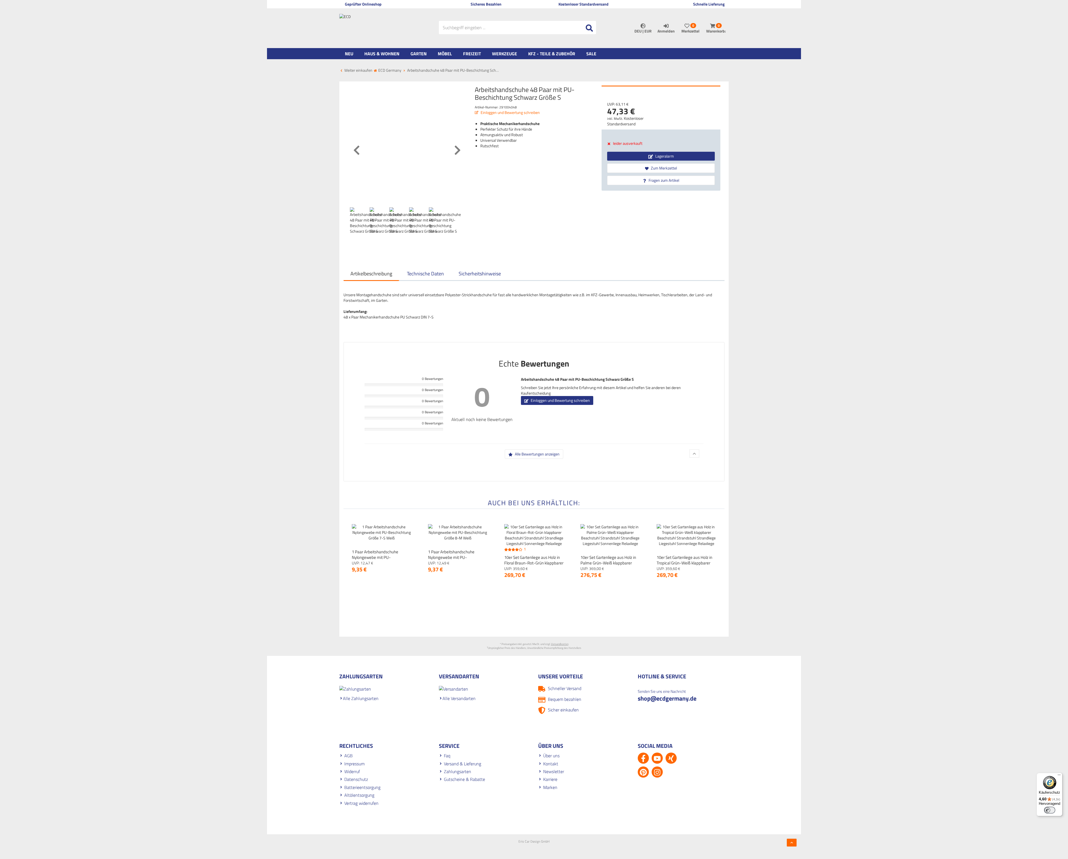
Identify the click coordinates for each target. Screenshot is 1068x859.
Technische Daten (425, 273)
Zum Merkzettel (663, 168)
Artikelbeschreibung (371, 273)
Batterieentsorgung (362, 787)
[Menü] (1059, 776)
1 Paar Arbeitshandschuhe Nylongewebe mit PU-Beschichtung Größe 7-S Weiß (378, 557)
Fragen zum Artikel (663, 180)
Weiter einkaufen (357, 70)
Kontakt (550, 763)
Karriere (550, 779)
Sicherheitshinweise (480, 273)
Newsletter (553, 771)
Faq (447, 755)
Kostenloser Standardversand (625, 121)
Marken (550, 787)
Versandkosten (559, 644)
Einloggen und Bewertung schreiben (510, 112)
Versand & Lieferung (462, 763)
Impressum (354, 763)
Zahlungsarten (457, 771)
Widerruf (352, 771)
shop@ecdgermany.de (667, 698)
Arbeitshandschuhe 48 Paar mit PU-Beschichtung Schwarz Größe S (577, 379)
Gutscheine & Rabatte (464, 779)
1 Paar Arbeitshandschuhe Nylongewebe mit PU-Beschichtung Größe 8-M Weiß (455, 557)
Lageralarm (664, 156)
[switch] (1049, 810)
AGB (348, 755)
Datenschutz (356, 779)
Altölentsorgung (359, 795)
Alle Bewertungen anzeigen (537, 454)
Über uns (551, 755)
